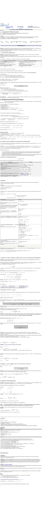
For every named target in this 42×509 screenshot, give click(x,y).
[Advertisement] (21, 6)
